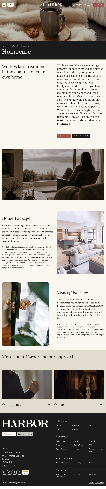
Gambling (75, 425)
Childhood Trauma (78, 445)
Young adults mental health (95, 450)
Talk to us (98, 5)
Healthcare (76, 474)
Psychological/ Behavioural (61, 475)
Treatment (14, 46)
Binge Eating (76, 463)
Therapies (61, 470)
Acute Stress (60, 441)
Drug (57, 429)
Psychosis (92, 441)
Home (4, 46)
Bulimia (91, 463)
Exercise (91, 425)
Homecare (92, 474)
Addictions (61, 421)
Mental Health (63, 436)
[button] (10, 5)
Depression (76, 449)
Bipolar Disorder (61, 449)
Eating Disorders (64, 458)
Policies (91, 483)
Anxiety (58, 445)
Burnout (75, 441)
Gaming (75, 429)
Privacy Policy (99, 483)
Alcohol (58, 425)
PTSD (90, 445)
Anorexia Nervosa (62, 463)
